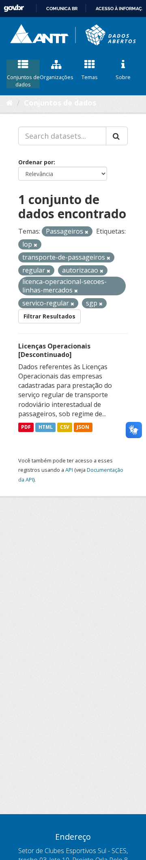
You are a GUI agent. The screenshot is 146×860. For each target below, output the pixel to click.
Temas (90, 77)
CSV (64, 427)
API (69, 469)
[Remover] (86, 232)
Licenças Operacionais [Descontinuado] (54, 350)
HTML (46, 427)
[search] (117, 136)
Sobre (123, 77)
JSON (83, 427)
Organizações (56, 77)
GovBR (14, 8)
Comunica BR (61, 8)
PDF (26, 427)
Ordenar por (36, 162)
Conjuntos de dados (23, 80)
